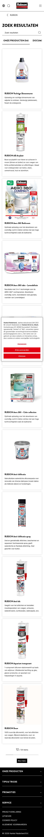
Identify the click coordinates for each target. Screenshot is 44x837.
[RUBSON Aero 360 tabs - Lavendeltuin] (22, 272)
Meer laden (22, 761)
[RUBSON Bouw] (22, 714)
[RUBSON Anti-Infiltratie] (22, 460)
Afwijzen (22, 356)
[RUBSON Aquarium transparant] (22, 650)
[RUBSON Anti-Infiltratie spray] (22, 523)
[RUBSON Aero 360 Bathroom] (22, 208)
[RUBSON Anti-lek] (22, 587)
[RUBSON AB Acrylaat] (22, 143)
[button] (22, 771)
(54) (16, 40)
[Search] (40, 32)
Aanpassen (22, 344)
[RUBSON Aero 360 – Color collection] (22, 398)
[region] (22, 339)
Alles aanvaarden (22, 350)
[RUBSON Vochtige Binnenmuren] (22, 79)
